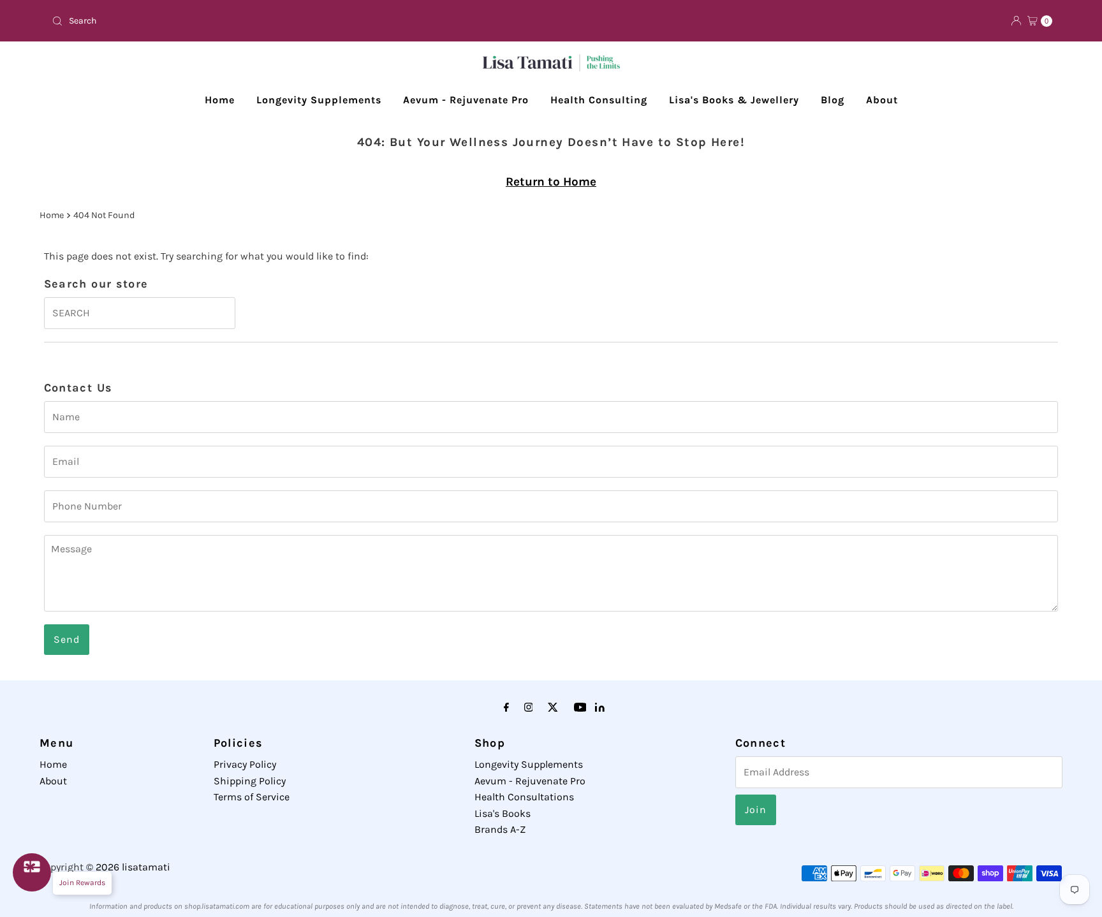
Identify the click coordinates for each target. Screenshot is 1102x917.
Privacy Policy (245, 764)
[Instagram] (528, 708)
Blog (832, 100)
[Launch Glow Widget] (32, 872)
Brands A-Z (499, 829)
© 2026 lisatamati (128, 867)
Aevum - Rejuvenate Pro (466, 100)
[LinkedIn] (600, 708)
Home (220, 100)
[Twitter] (553, 708)
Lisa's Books (502, 813)
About (882, 100)
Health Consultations (524, 797)
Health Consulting (598, 100)
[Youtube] (580, 708)
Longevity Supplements (318, 100)
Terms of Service (252, 797)
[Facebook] (506, 708)
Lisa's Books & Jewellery (734, 100)
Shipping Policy (250, 781)
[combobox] (296, 21)
